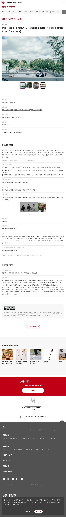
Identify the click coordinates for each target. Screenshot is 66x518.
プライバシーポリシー (15, 485)
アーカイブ (49, 430)
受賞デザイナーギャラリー (53, 449)
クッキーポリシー (9, 504)
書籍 (58, 430)
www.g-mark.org (21, 313)
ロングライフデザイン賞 (38, 438)
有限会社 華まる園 (36, 110)
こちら (41, 315)
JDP (11, 312)
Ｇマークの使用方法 (17, 449)
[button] (23, 85)
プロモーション (39, 449)
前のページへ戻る (34, 326)
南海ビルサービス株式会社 (22, 110)
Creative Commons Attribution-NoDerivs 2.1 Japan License (33, 312)
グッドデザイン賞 (27, 430)
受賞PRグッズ (29, 449)
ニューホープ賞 (51, 438)
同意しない (28, 511)
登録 (33, 390)
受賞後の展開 (6, 449)
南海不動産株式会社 (8, 110)
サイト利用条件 (6, 485)
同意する (38, 511)
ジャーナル (6, 460)
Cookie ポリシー (25, 485)
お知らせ (6, 466)
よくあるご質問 (6, 441)
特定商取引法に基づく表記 (36, 485)
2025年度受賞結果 (39, 430)
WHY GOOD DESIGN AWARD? (10, 438)
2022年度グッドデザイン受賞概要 (12, 132)
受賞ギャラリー (8, 455)
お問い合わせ (7, 471)
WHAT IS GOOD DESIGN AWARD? (11, 430)
